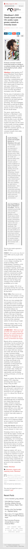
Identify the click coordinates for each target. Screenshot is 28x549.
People (21, 528)
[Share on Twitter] (10, 33)
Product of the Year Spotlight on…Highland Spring (13, 510)
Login (11, 490)
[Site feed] (13, 6)
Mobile (19, 526)
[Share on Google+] (14, 33)
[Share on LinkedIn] (18, 33)
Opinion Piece (11, 531)
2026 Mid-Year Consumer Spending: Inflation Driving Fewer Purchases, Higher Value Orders (13, 503)
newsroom (7, 27)
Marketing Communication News (13, 544)
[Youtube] (11, 6)
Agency (12, 528)
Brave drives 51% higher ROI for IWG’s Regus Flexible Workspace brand (14, 515)
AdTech (14, 530)
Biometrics (9, 469)
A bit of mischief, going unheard (14, 498)
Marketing (14, 526)
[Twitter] (8, 6)
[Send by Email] (22, 36)
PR (5, 530)
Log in (7, 546)
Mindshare (7, 72)
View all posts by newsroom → (13, 484)
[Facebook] (6, 6)
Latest (8, 526)
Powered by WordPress (13, 546)
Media (17, 528)
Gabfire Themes (21, 546)
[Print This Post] (18, 36)
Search (21, 6)
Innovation (20, 530)
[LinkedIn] (9, 6)
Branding (7, 528)
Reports (18, 531)
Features (9, 530)
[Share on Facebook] (6, 33)
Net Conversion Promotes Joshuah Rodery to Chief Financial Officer (12, 522)
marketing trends (9, 471)
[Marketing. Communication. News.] (14, 9)
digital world (16, 469)
